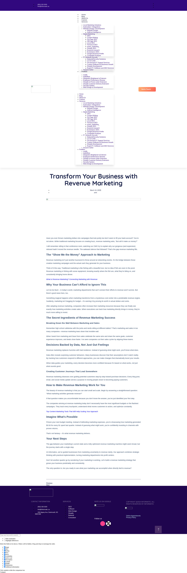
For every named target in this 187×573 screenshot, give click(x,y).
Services (85, 22)
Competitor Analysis (94, 55)
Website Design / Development (94, 28)
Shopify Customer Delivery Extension (96, 84)
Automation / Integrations (91, 27)
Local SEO (91, 43)
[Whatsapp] (114, 523)
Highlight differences (12, 540)
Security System (88, 85)
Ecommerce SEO (93, 52)
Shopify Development (94, 66)
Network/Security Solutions (96, 59)
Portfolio (84, 71)
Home (84, 14)
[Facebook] (119, 523)
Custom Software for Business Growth (100, 64)
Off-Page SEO (92, 41)
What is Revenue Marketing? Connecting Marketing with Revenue (71, 279)
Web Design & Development (93, 87)
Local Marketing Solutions (92, 25)
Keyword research (93, 50)
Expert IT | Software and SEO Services (100, 68)
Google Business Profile (95, 53)
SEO (88, 36)
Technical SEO (92, 45)
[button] (94, 91)
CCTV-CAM (91, 61)
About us (85, 18)
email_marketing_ (93, 46)
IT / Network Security (90, 57)
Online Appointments (133, 516)
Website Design (92, 30)
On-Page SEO (92, 39)
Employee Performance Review (94, 80)
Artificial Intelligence (94, 32)
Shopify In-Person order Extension (95, 82)
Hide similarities (10, 539)
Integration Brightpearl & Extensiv (94, 78)
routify (85, 75)
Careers (84, 20)
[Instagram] (102, 523)
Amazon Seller (88, 70)
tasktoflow (86, 76)
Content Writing (92, 37)
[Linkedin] (96, 523)
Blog (83, 16)
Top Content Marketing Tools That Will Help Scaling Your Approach (72, 411)
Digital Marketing (89, 34)
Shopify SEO (91, 48)
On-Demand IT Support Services (98, 62)
